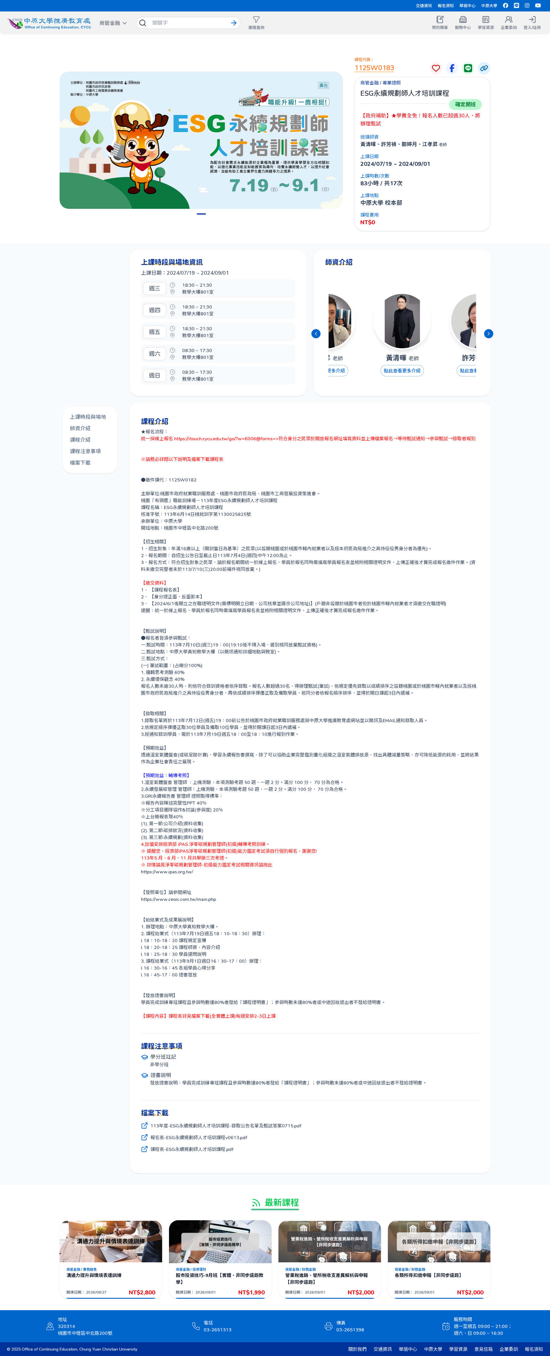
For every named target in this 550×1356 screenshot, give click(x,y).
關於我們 (357, 1349)
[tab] (201, 214)
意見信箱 (483, 1349)
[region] (201, 140)
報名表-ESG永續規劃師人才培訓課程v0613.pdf (198, 1137)
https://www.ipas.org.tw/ (167, 871)
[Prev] (316, 333)
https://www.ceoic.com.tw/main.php (178, 899)
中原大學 (489, 5)
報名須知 (446, 5)
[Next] (488, 333)
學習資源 (458, 1349)
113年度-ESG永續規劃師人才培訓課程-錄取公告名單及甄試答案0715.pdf (225, 1125)
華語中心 (467, 5)
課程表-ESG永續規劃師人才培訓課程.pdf (191, 1149)
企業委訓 (509, 1349)
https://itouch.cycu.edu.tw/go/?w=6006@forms (223, 438)
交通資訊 (424, 5)
